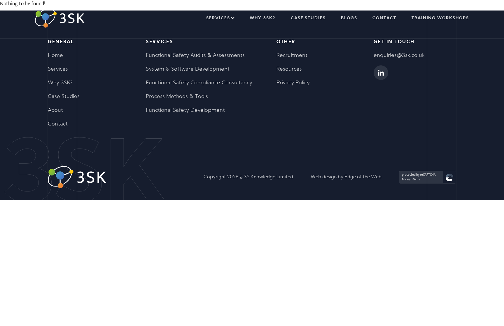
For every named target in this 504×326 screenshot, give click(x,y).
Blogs (349, 18)
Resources (289, 69)
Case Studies (308, 18)
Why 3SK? (263, 18)
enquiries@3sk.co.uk (399, 55)
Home (55, 55)
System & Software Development (188, 69)
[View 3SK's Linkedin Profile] (381, 72)
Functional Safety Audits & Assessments (195, 55)
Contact (384, 18)
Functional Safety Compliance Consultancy (199, 83)
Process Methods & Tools (177, 97)
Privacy (406, 179)
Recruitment (291, 55)
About (55, 110)
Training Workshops (440, 18)
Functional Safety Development (185, 110)
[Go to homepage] (60, 18)
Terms (416, 179)
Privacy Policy (293, 83)
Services (218, 18)
